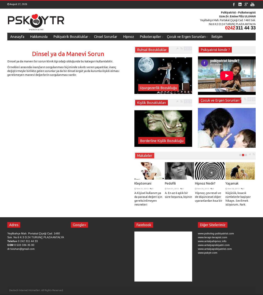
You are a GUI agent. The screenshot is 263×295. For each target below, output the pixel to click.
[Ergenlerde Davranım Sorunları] (227, 137)
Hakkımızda (39, 36)
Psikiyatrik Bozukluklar (70, 36)
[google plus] (246, 4)
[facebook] (234, 4)
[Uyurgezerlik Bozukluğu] (163, 75)
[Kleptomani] (149, 171)
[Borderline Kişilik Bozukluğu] (163, 128)
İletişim (217, 36)
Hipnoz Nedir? (205, 183)
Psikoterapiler (150, 36)
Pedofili (170, 183)
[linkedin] (240, 4)
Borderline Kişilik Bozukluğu (161, 141)
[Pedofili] (179, 171)
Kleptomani (142, 183)
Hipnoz (128, 36)
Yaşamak (232, 183)
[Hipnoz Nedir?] (209, 171)
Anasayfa (17, 36)
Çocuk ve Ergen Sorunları (186, 36)
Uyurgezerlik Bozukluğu (158, 88)
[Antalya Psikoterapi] (36, 20)
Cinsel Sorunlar (105, 36)
